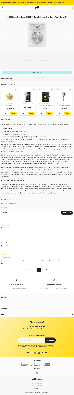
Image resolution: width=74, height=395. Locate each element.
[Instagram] (35, 352)
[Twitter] (31, 352)
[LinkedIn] (38, 352)
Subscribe (50, 340)
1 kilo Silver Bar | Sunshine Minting (27, 104)
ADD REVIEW (67, 213)
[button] (37, 78)
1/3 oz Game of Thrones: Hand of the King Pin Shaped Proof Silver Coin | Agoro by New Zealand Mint (63, 104)
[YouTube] (42, 352)
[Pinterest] (46, 352)
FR (41, 386)
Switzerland (40, 383)
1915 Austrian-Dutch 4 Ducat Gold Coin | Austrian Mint (9, 104)
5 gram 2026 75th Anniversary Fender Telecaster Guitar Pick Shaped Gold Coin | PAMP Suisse (46, 104)
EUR (43, 388)
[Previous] (2, 34)
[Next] (71, 34)
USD (40, 388)
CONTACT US (63, 2)
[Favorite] (71, 12)
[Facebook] (28, 352)
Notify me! (37, 72)
